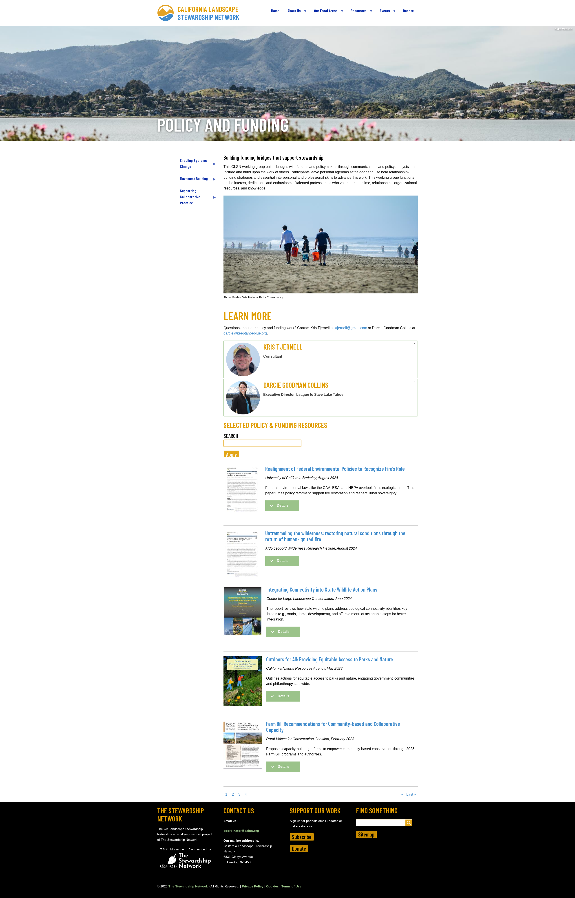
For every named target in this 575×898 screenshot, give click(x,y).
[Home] (167, 12)
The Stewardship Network (188, 886)
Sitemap (366, 834)
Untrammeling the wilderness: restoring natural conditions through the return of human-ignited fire (335, 536)
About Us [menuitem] (292, 12)
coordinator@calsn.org (241, 830)
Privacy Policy (252, 886)
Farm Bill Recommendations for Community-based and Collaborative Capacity (333, 726)
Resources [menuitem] (357, 12)
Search (230, 436)
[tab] (320, 359)
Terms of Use (291, 886)
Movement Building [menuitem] (192, 180)
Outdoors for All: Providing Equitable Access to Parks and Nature (329, 659)
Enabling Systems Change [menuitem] (191, 165)
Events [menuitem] (383, 12)
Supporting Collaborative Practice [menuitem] (188, 198)
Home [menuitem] (275, 10)
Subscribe (302, 837)
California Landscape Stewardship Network (208, 13)
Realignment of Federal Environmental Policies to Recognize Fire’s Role (335, 468)
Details (282, 505)
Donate (299, 848)
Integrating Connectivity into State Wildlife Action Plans (321, 589)
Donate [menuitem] (408, 10)
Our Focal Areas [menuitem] (324, 12)
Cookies (272, 886)
